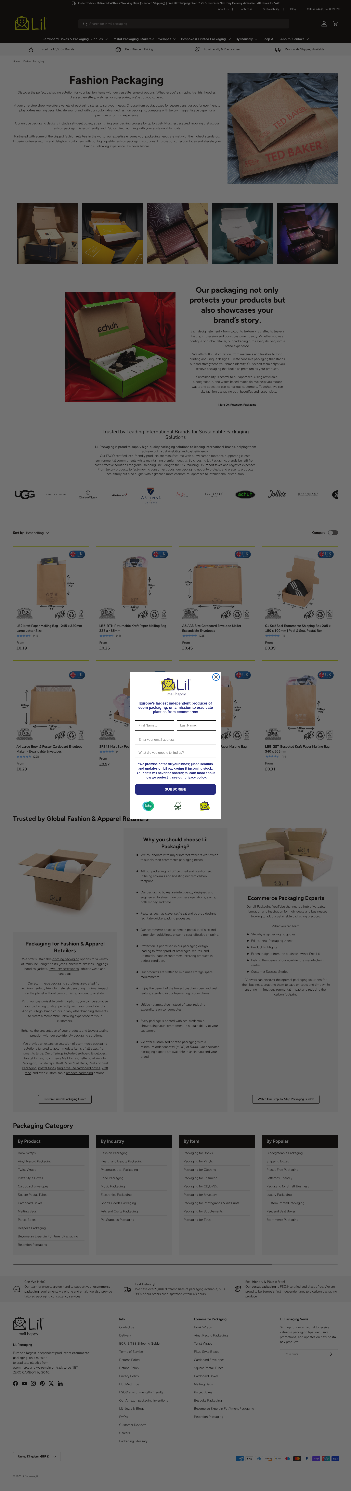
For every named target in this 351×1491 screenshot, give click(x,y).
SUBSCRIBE (175, 789)
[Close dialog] (216, 677)
